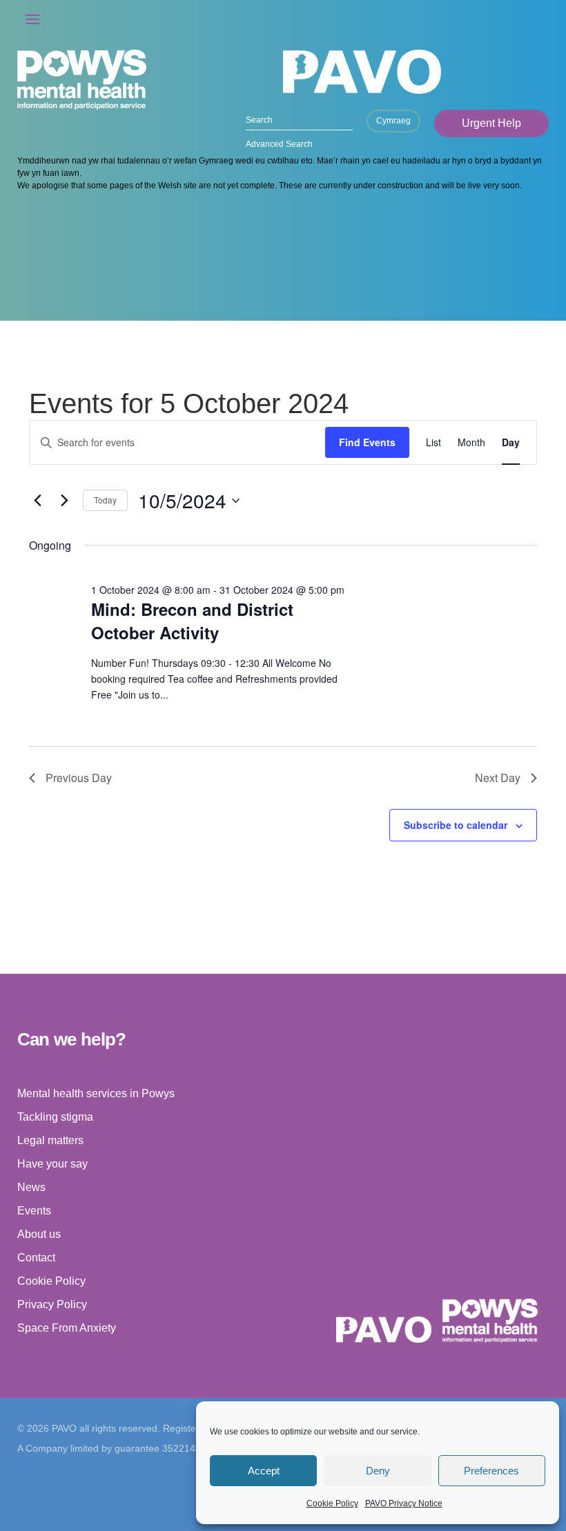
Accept (264, 1471)
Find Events (367, 442)
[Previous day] (37, 500)
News (31, 1187)
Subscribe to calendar (455, 825)
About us (39, 1234)
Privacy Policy (52, 1304)
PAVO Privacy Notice (403, 1503)
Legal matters (50, 1140)
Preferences (491, 1471)
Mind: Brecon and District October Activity (192, 620)
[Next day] (64, 500)
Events (34, 1211)
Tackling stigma (55, 1117)
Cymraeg (393, 121)
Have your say (52, 1164)
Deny (378, 1471)
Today (105, 500)
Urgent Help (491, 123)
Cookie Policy (332, 1503)
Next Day (497, 777)
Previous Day (79, 777)
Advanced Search (279, 144)
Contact (36, 1257)
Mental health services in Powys (96, 1093)
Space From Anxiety (66, 1328)
